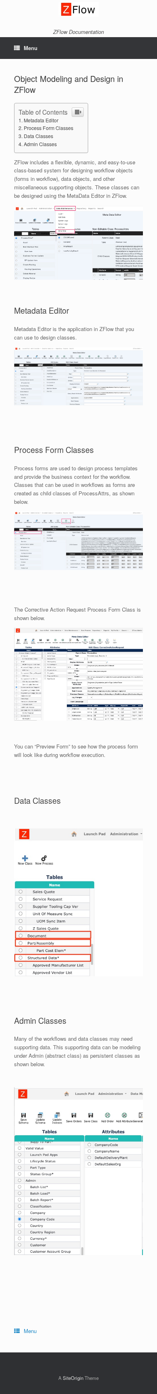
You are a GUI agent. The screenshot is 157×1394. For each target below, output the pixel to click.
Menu (30, 48)
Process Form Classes (48, 128)
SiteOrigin (73, 1378)
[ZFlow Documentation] (78, 9)
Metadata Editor (41, 120)
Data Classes (38, 136)
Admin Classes (40, 144)
